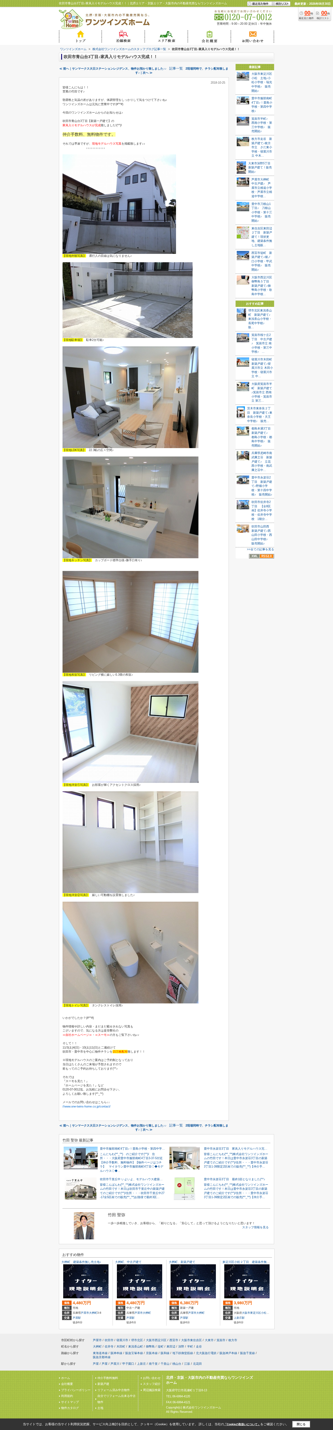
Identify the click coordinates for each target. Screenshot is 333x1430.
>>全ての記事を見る (260, 549)
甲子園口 (128, 1363)
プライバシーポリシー (76, 1390)
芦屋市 (85, 1312)
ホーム (65, 1378)
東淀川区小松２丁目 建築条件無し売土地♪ (251, 1262)
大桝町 (93, 1312)
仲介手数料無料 (107, 1378)
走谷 (199, 1346)
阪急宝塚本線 (134, 1353)
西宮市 (173, 1340)
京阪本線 (152, 1353)
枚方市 (232, 1340)
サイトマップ (70, 1402)
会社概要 (67, 1384)
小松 (263, 1312)
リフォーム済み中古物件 (113, 1390)
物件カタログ (70, 1408)
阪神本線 (116, 1353)
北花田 (197, 1363)
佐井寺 (109, 1346)
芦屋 (96, 1363)
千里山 (165, 1363)
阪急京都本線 (102, 1357)
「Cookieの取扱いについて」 (242, 1424)
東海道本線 (100, 1353)
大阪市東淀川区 (251, 1312)
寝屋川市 (122, 1340)
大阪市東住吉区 (191, 1340)
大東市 (209, 1340)
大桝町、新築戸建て (182, 1262)
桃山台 (176, 1363)
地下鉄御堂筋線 (182, 1353)
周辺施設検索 (152, 1390)
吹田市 (109, 1340)
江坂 (187, 1363)
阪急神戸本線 (228, 1353)
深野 (181, 1346)
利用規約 (67, 1396)
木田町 (120, 1346)
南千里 (153, 1363)
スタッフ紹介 (152, 1384)
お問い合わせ (152, 1378)
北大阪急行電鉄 (206, 1353)
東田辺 (170, 1346)
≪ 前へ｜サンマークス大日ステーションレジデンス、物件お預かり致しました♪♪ (112, 68)
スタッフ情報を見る (255, 1227)
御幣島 (150, 1346)
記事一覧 (176, 68)
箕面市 (221, 1340)
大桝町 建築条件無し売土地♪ (81, 1262)
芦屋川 (115, 1363)
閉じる (301, 1424)
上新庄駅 (239, 1317)
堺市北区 (137, 1340)
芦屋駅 (77, 1317)
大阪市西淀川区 (156, 1340)
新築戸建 (103, 1384)
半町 (190, 1346)
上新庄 (141, 1363)
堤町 (161, 1346)
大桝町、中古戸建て (128, 1262)
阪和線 (165, 1353)
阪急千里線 (247, 1353)
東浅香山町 (135, 1346)
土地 (100, 1408)
